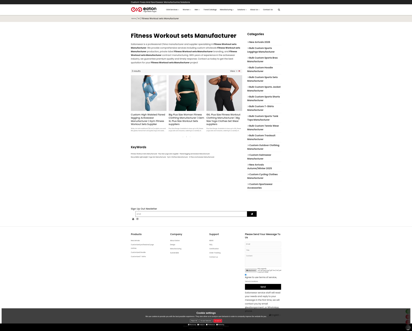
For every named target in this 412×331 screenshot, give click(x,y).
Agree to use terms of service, (261, 279)
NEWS (211, 240)
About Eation (175, 240)
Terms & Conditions (251, 281)
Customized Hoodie (138, 252)
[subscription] (251, 214)
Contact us (268, 9)
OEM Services (171, 9)
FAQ (210, 245)
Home (133, 18)
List (236, 71)
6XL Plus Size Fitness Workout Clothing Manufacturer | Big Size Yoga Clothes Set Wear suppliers (223, 119)
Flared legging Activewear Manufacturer (195, 154)
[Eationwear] (144, 9)
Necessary (193, 324)
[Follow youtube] (133, 219)
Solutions (241, 9)
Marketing (221, 324)
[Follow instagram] (137, 219)
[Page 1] (182, 136)
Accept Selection (206, 321)
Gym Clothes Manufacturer (177, 157)
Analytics (202, 324)
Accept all (218, 321)
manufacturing (226, 9)
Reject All (194, 321)
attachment (252, 270)
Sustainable (174, 253)
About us (254, 9)
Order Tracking (214, 253)
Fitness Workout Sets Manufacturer (144, 154)
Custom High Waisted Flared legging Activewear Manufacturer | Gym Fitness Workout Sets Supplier (148, 119)
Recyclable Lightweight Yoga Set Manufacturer (148, 157)
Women (186, 9)
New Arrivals (135, 240)
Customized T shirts (138, 256)
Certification (214, 249)
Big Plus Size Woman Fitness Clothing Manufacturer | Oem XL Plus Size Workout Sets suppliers (186, 119)
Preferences (211, 324)
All (139, 18)
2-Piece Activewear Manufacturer (201, 157)
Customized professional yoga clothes (142, 246)
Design (172, 245)
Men (196, 9)
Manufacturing (175, 249)
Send (263, 286)
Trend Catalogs (210, 9)
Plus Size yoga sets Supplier (168, 154)
